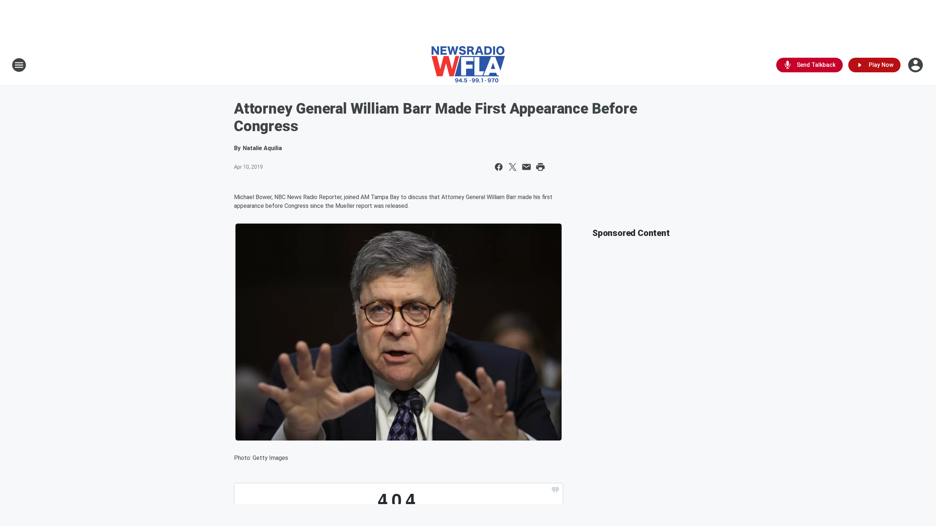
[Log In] (916, 65)
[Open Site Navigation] (19, 65)
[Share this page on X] (512, 167)
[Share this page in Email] (526, 167)
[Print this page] (540, 167)
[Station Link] (468, 65)
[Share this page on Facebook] (499, 167)
